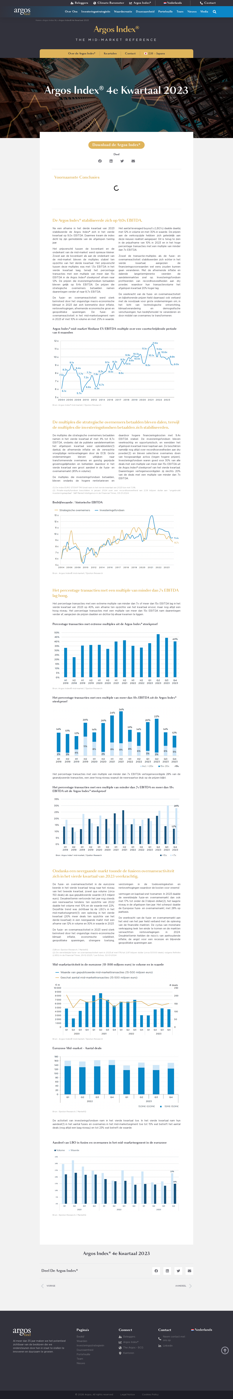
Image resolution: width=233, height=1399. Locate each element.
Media (204, 11)
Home (38, 20)
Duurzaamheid (145, 11)
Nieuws (192, 11)
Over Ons (71, 11)
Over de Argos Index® (82, 53)
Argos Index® (116, 30)
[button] (214, 11)
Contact (130, 53)
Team (180, 11)
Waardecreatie (123, 11)
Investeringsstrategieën (95, 11)
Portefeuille (165, 11)
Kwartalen (110, 53)
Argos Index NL (50, 20)
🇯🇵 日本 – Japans (154, 53)
